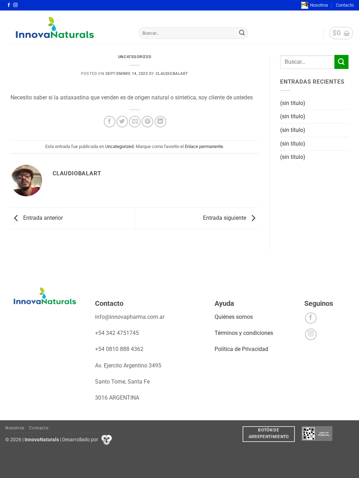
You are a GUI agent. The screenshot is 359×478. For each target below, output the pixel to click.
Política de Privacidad (241, 349)
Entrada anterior (42, 218)
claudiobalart (172, 73)
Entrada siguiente (225, 218)
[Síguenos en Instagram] (15, 5)
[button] (341, 33)
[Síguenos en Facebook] (9, 5)
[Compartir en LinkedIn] (160, 121)
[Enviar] (242, 33)
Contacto (345, 5)
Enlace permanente (204, 146)
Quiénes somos (234, 317)
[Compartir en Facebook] (109, 121)
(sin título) (292, 103)
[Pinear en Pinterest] (147, 121)
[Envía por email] (135, 121)
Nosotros (319, 5)
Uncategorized (134, 57)
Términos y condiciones (244, 333)
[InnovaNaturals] (66, 27)
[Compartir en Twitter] (122, 121)
